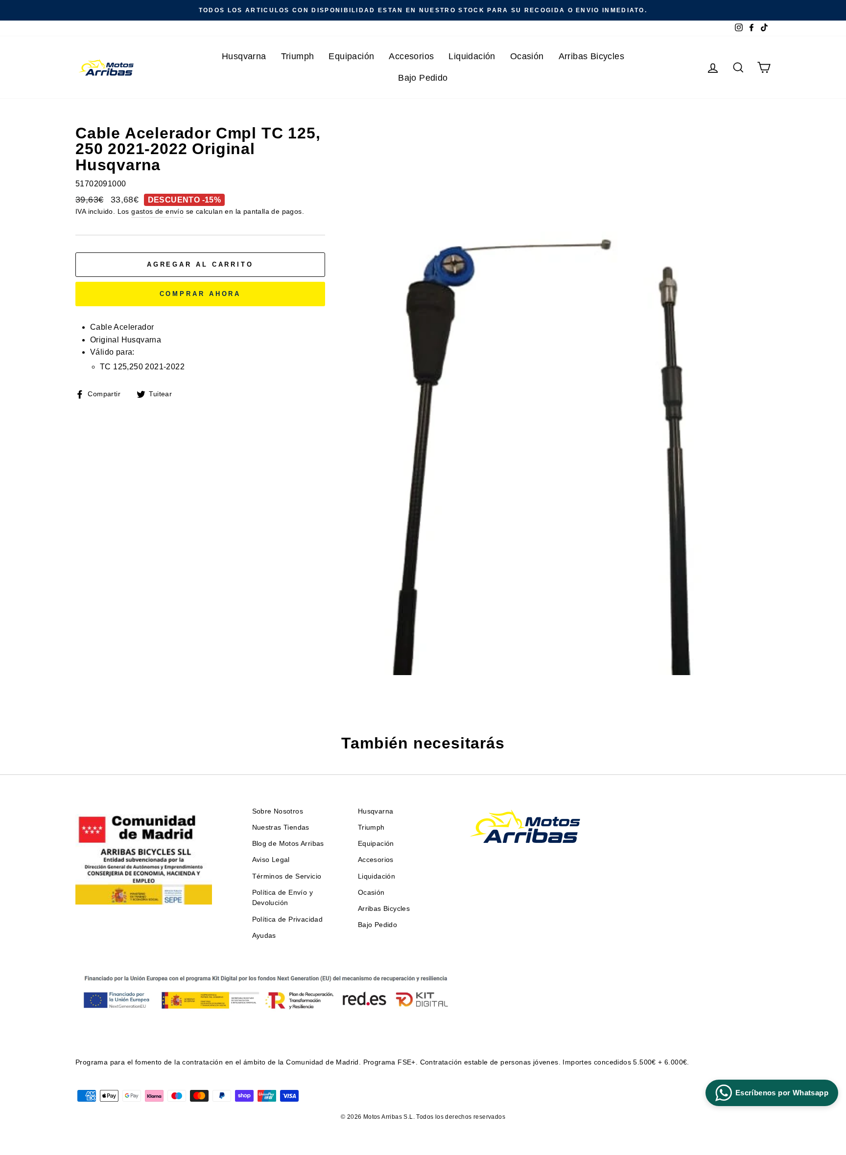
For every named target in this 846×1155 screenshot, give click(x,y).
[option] (423, 10)
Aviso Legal (271, 859)
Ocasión (527, 56)
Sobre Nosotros (278, 811)
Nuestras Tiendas (280, 827)
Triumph (297, 56)
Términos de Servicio (287, 876)
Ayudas (264, 935)
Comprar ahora (200, 293)
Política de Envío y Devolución (282, 898)
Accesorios (411, 56)
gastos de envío (157, 211)
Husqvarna (244, 56)
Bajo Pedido (422, 78)
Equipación (351, 56)
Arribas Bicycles (591, 56)
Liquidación (471, 56)
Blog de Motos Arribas (288, 843)
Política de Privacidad (287, 919)
